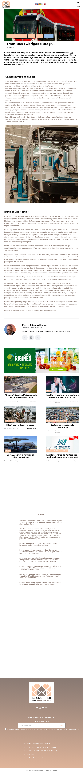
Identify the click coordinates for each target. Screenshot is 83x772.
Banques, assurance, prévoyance (57, 451)
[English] (36, 4)
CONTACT (31, 754)
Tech (48, 391)
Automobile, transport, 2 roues (16, 36)
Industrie (39, 36)
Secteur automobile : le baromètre (62, 426)
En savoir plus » (33, 401)
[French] (38, 4)
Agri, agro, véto (10, 421)
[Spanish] (44, 4)
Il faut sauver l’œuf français (20, 425)
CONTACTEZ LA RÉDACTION (38, 744)
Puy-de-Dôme (49, 36)
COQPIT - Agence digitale (48, 770)
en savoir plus (33, 570)
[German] (40, 4)
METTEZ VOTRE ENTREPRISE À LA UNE (43, 751)
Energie (8, 451)
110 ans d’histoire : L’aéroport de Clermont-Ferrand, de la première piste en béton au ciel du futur (21, 396)
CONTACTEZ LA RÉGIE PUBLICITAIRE (42, 747)
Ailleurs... (31, 36)
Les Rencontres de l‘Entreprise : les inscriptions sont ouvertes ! (62, 456)
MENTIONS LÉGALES (35, 758)
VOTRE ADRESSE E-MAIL (41, 721)
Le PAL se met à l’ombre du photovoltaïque (20, 456)
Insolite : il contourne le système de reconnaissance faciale (62, 396)
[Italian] (42, 4)
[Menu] (78, 3)
